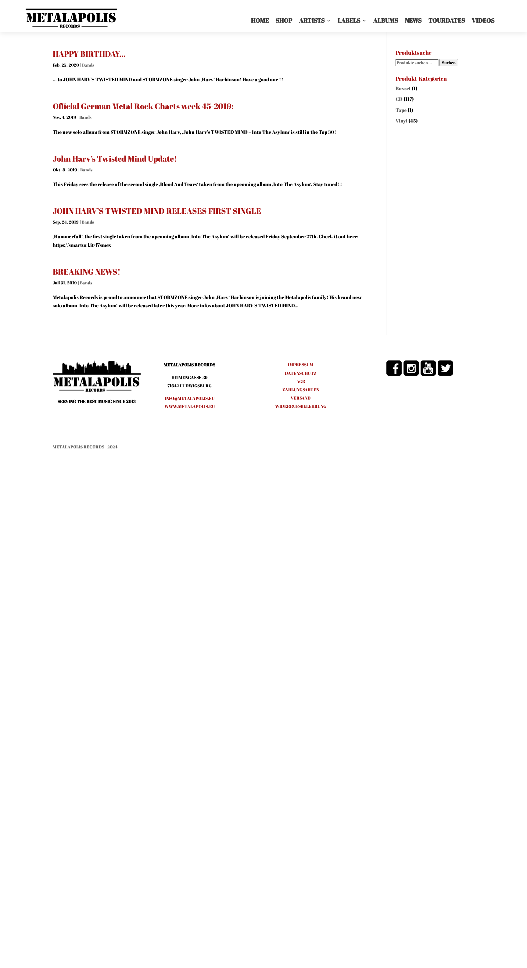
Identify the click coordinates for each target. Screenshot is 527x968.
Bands (88, 65)
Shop (284, 20)
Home (260, 20)
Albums (385, 20)
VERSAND (301, 398)
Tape (401, 110)
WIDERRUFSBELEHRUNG (300, 406)
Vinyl (401, 120)
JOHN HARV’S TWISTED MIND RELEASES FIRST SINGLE (157, 210)
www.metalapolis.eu (189, 406)
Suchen (449, 62)
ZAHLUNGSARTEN (300, 390)
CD (399, 99)
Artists (312, 20)
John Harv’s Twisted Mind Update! (115, 158)
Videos (483, 20)
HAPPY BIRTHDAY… (89, 53)
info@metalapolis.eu (190, 398)
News (413, 20)
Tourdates (446, 20)
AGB (300, 381)
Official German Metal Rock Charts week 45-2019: (143, 105)
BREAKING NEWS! (86, 271)
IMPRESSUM (300, 364)
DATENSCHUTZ (301, 373)
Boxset (403, 88)
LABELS (349, 20)
